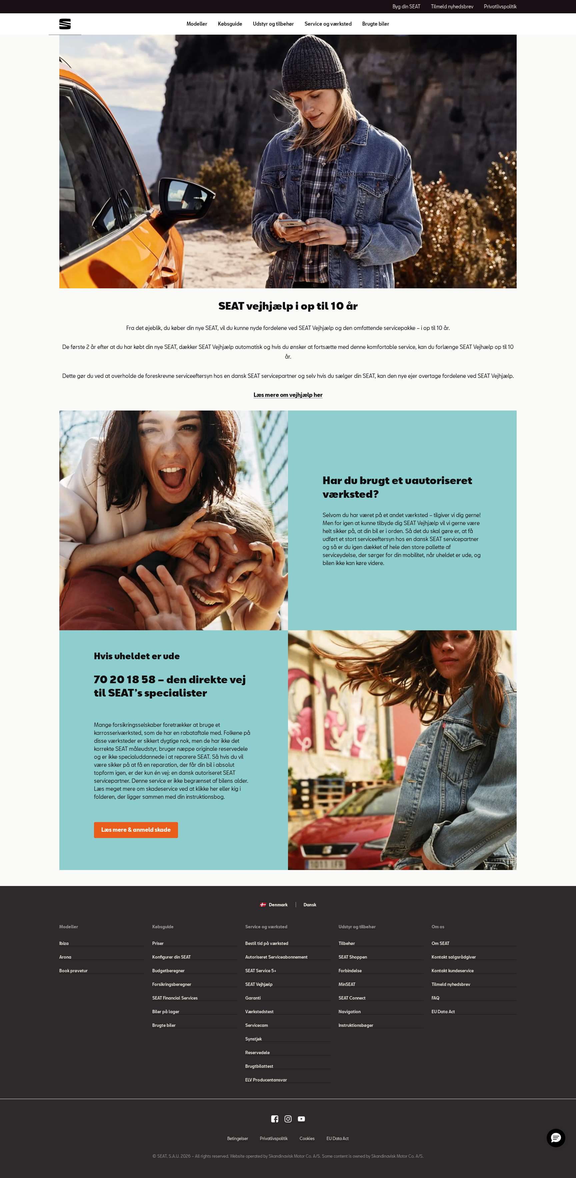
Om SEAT (440, 943)
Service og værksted (328, 24)
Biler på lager (165, 1011)
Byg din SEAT (406, 6)
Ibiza (64, 943)
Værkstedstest (259, 1011)
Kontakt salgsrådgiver (454, 957)
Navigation (350, 1011)
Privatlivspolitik (500, 6)
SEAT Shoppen (353, 957)
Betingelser (237, 1138)
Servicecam (256, 1025)
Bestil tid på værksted (266, 943)
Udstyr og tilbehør (273, 24)
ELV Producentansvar (266, 1079)
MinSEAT (347, 984)
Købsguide (230, 24)
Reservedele (257, 1052)
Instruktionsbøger (356, 1025)
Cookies (307, 1138)
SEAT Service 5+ (260, 970)
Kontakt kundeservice (453, 970)
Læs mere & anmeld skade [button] (136, 829)
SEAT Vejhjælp (259, 984)
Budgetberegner (168, 970)
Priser (158, 943)
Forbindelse (350, 970)
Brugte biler (375, 24)
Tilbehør (347, 943)
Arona (65, 957)
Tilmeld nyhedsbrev (452, 6)
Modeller (197, 24)
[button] (556, 1138)
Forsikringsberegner (171, 984)
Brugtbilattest (259, 1066)
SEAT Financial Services (175, 998)
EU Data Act (443, 1011)
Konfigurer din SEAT (171, 957)
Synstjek (253, 1038)
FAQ (435, 998)
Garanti (253, 998)
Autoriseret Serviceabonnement (276, 957)
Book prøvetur (73, 970)
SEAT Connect (352, 998)
